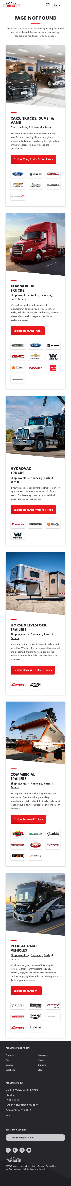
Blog (40, 1070)
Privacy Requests (38, 1166)
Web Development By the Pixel (34, 1169)
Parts (13, 299)
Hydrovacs (12, 1100)
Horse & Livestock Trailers (22, 1105)
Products (10, 1055)
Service (25, 299)
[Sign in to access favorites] (48, 5)
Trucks (10, 1095)
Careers (42, 1065)
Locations (10, 1070)
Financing (47, 295)
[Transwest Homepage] (35, 1160)
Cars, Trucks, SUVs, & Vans (22, 1089)
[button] (67, 5)
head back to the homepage (42, 35)
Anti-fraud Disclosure (13, 1169)
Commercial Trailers (18, 1110)
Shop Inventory (20, 295)
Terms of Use (51, 1166)
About (41, 1060)
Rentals (35, 295)
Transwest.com (14, 1083)
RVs (8, 1115)
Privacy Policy (25, 1166)
